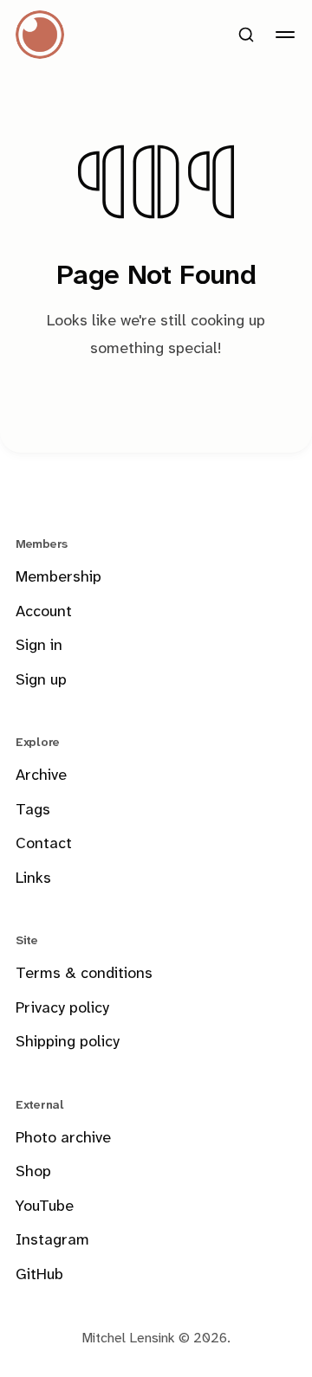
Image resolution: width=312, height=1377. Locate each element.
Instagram (52, 1240)
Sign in (39, 646)
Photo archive (63, 1138)
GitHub (39, 1275)
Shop (33, 1172)
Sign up (41, 680)
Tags (33, 810)
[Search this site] (246, 35)
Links (33, 879)
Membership (58, 577)
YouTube (45, 1207)
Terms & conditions (84, 974)
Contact (44, 844)
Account (44, 612)
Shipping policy (68, 1042)
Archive (41, 776)
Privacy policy (62, 1009)
